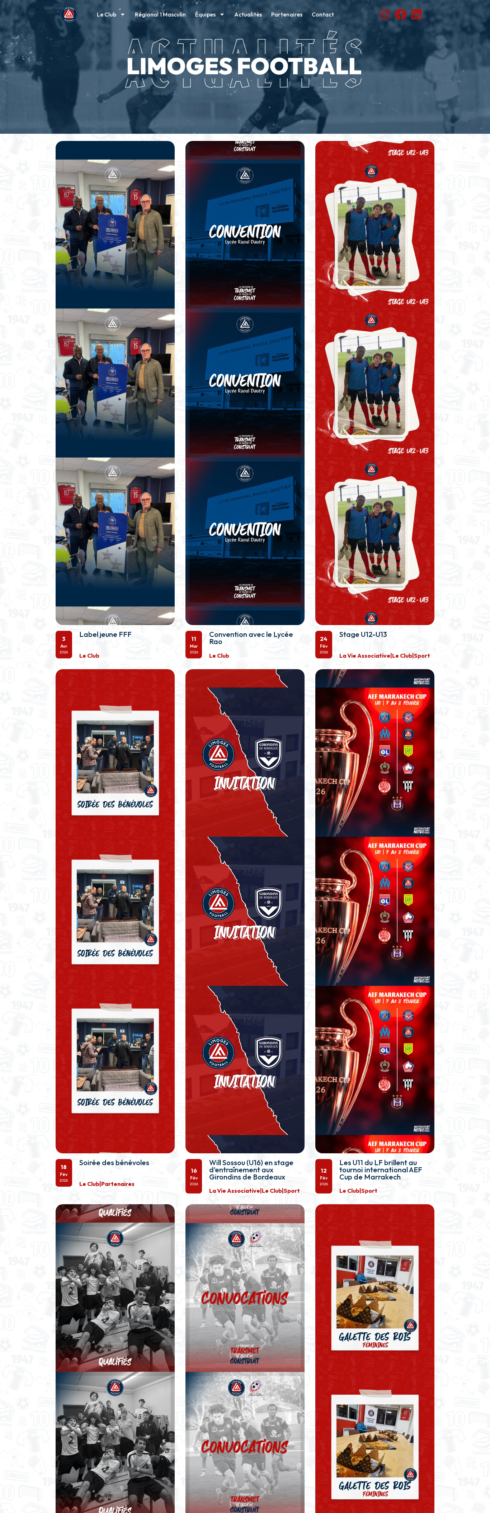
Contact (323, 14)
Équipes (205, 14)
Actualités (248, 14)
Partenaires (286, 14)
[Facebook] (400, 14)
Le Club (106, 14)
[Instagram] (385, 14)
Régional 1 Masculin (160, 14)
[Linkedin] (416, 14)
